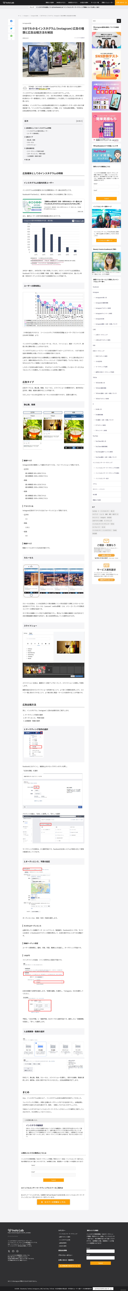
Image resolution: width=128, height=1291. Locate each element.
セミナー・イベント (99, 489)
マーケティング (108, 520)
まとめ (28, 160)
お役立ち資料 (84, 2)
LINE (94, 329)
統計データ (115, 514)
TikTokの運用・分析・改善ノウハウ (106, 393)
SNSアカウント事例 (101, 356)
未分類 (95, 494)
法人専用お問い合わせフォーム (68, 1266)
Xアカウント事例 (101, 425)
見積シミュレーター (107, 2)
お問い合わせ (120, 2)
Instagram (96, 292)
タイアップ (95, 514)
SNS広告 (109, 517)
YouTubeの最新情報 (101, 446)
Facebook (96, 287)
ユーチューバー (96, 527)
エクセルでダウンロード (102, 1289)
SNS (94, 345)
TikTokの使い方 (100, 383)
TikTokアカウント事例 (102, 399)
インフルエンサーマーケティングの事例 (107, 468)
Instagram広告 (27, 23)
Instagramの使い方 (101, 297)
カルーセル (30, 142)
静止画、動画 (31, 140)
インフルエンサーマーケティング (102, 462)
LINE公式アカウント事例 (103, 340)
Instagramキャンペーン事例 (104, 313)
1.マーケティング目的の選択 (35, 151)
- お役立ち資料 (62, 1246)
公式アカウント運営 (97, 520)
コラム (95, 484)
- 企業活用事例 (62, 1243)
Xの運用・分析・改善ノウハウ (104, 420)
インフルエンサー (104, 511)
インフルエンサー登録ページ (105, 240)
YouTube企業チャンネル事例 (104, 452)
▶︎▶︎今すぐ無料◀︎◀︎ (38, 89)
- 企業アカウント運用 (64, 1237)
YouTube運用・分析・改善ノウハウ (106, 457)
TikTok (95, 377)
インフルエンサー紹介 (102, 478)
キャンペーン (95, 517)
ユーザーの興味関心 (33, 133)
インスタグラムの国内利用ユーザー (37, 131)
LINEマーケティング (102, 335)
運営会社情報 (62, 1250)
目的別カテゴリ (72, 2)
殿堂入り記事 (50, 2)
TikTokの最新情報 (101, 388)
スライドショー (31, 145)
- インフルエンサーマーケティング (67, 1234)
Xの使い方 (99, 409)
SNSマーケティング (98, 351)
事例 (110, 514)
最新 (106, 514)
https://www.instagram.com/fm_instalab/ (19, 1233)
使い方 (112, 511)
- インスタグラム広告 (64, 1240)
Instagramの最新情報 (102, 303)
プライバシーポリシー (65, 1255)
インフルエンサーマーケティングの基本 (107, 473)
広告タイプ (29, 137)
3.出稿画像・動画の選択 (34, 156)
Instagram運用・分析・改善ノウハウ (106, 324)
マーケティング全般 (101, 367)
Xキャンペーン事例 (101, 430)
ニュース (102, 514)
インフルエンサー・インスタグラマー (102, 530)
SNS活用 (94, 533)
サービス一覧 (95, 2)
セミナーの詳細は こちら (55, 1202)
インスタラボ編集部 (79, 38)
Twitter (115, 530)
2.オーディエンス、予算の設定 (36, 154)
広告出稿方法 (30, 148)
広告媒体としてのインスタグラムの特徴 (38, 128)
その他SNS (99, 361)
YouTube (95, 436)
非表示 (79, 121)
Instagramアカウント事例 (103, 308)
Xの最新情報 (99, 415)
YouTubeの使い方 (101, 441)
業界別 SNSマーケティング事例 (105, 372)
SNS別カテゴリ (61, 2)
